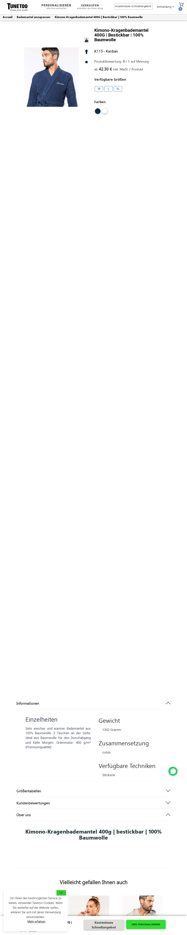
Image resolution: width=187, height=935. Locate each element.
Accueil (7, 17)
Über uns (23, 814)
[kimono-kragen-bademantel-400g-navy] (97, 112)
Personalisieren (56, 7)
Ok (61, 892)
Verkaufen (90, 7)
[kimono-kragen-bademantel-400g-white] (104, 112)
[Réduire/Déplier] (173, 771)
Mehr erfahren (36, 921)
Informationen (27, 703)
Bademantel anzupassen (33, 17)
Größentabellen (28, 790)
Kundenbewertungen (33, 802)
